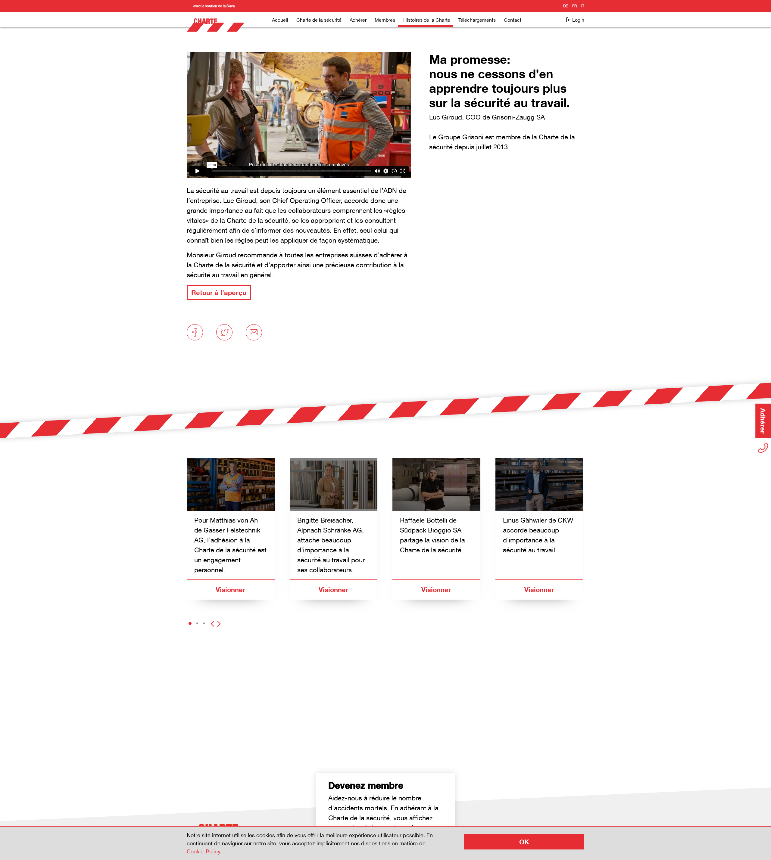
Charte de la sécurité (319, 20)
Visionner (230, 589)
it (582, 6)
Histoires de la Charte (426, 20)
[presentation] (212, 621)
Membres (385, 20)
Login (577, 20)
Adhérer (358, 20)
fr (574, 6)
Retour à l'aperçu (218, 292)
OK (524, 842)
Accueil (280, 20)
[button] (190, 623)
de (565, 6)
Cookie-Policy (203, 851)
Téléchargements (477, 20)
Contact (512, 20)
